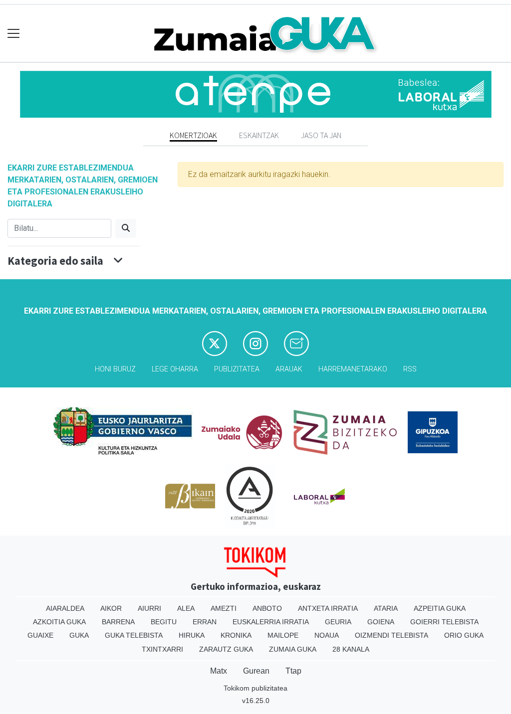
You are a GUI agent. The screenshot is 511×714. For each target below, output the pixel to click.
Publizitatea (236, 369)
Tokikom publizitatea (255, 688)
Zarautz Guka (226, 649)
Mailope (282, 635)
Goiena (380, 622)
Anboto (267, 608)
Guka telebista (134, 635)
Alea (186, 608)
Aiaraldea (65, 608)
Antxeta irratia (328, 608)
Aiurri (149, 608)
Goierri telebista (444, 622)
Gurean (256, 671)
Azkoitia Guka (59, 622)
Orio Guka (464, 635)
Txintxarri (162, 649)
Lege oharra (175, 369)
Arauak (288, 369)
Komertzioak (193, 135)
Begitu (164, 622)
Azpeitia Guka (440, 608)
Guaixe (40, 635)
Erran (205, 622)
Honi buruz (115, 369)
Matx (218, 671)
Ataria (386, 608)
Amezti (224, 608)
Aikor (111, 608)
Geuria (338, 622)
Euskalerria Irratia (271, 622)
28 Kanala (350, 649)
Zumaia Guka (292, 649)
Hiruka (192, 635)
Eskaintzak (259, 135)
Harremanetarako (352, 369)
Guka (79, 635)
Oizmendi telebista (391, 635)
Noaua (326, 635)
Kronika (236, 635)
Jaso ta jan (321, 135)
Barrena (118, 622)
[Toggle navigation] (13, 33)
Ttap (293, 671)
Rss (410, 369)
